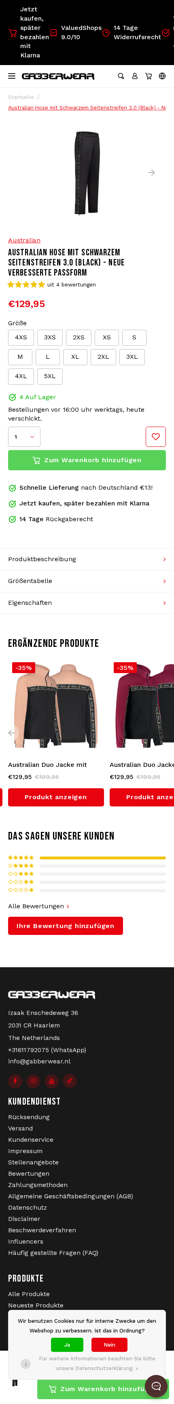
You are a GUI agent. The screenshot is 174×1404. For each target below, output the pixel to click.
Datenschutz (27, 1207)
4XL (21, 376)
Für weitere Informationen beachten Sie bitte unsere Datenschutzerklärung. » (97, 1363)
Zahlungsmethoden (38, 1185)
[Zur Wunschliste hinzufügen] (156, 437)
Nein (109, 1345)
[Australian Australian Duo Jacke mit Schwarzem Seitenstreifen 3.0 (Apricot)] (56, 706)
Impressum (25, 1151)
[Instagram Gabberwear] (33, 1081)
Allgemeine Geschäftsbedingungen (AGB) (70, 1196)
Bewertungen (28, 1173)
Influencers (25, 1241)
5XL (50, 376)
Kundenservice (30, 1139)
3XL (132, 356)
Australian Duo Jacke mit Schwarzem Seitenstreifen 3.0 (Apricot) (55, 765)
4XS (21, 337)
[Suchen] (121, 76)
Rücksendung (29, 1117)
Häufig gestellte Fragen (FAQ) (53, 1253)
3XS (50, 337)
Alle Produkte (29, 1294)
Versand (20, 1128)
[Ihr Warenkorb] (148, 76)
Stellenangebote (33, 1162)
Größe (17, 323)
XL (75, 356)
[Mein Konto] (134, 76)
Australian (24, 240)
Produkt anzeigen (56, 797)
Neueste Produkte (36, 1305)
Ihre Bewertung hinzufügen (66, 926)
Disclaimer (24, 1219)
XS (107, 337)
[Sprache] (162, 76)
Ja (67, 1345)
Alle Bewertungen (36, 906)
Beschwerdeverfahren (42, 1230)
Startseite (21, 97)
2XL (103, 356)
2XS (79, 337)
